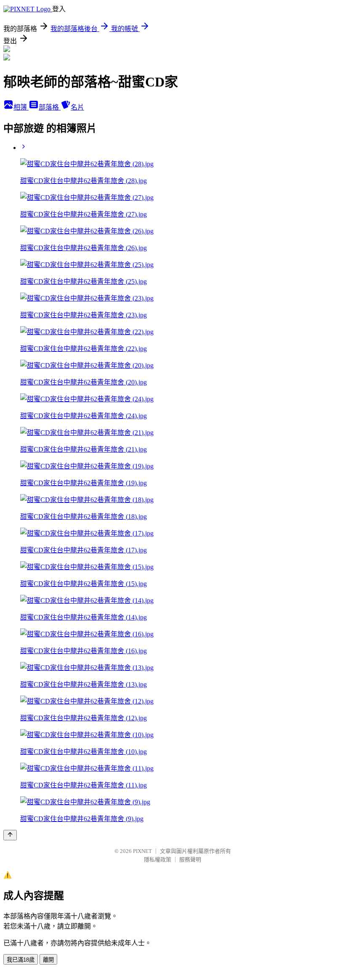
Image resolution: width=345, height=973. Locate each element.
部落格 (50, 107)
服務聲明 (190, 859)
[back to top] (10, 835)
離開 (48, 960)
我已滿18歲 (20, 960)
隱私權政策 (157, 859)
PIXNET (142, 851)
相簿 (21, 107)
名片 (77, 107)
